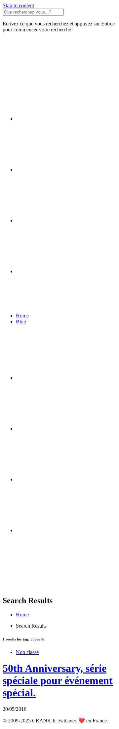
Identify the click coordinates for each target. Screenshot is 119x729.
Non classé (27, 652)
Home (22, 315)
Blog (21, 321)
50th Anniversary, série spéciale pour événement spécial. (58, 680)
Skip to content (18, 5)
